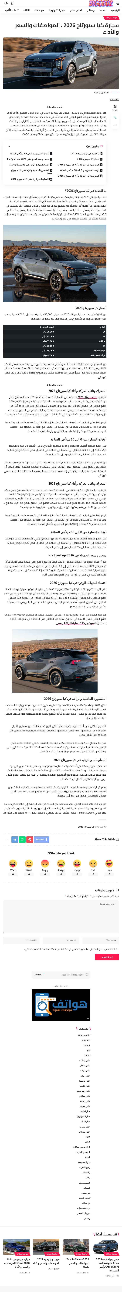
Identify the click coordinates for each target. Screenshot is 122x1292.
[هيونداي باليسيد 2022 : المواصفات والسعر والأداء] (46, 1247)
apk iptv (86, 1040)
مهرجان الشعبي (83, 1213)
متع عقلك (86, 1203)
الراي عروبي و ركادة (81, 1147)
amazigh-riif (84, 1035)
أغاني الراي (85, 1075)
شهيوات (86, 1188)
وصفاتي (87, 1218)
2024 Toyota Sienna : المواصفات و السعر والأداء (77, 1263)
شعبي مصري (84, 1182)
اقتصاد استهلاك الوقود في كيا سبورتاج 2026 (29, 164)
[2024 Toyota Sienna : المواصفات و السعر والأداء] (76, 1247)
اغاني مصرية (84, 1126)
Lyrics (87, 1055)
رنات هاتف (85, 1172)
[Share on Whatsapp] (22, 839)
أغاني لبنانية (85, 1101)
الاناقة (87, 1142)
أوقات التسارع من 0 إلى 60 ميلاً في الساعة (79, 170)
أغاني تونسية (84, 1081)
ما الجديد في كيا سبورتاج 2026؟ (85, 153)
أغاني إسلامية (84, 1060)
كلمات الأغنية (84, 1198)
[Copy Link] (115, 117)
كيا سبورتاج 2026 (87, 397)
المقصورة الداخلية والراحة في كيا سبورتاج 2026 (31, 172)
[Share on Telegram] (14, 839)
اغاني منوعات (84, 1131)
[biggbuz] (100, 3)
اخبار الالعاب (85, 1111)
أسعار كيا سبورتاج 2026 (88, 159)
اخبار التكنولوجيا (83, 1116)
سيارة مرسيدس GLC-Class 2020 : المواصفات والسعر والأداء (17, 1263)
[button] (116, 3)
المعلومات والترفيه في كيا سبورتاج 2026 (30, 179)
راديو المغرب (84, 1167)
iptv (88, 1050)
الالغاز (87, 1137)
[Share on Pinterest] (29, 839)
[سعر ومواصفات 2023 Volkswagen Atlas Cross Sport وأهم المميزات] (105, 1247)
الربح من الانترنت (83, 1152)
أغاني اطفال (85, 1065)
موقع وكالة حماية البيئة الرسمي (75, 623)
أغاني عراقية (84, 1096)
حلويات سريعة (84, 1162)
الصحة (87, 1157)
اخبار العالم (85, 1121)
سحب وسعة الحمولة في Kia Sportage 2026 (28, 159)
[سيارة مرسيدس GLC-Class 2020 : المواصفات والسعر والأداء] (16, 1247)
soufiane (114, 99)
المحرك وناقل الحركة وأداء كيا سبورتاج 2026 (78, 164)
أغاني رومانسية (83, 1091)
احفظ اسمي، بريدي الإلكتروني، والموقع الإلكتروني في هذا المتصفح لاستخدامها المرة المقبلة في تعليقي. (69, 949)
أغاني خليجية (85, 1086)
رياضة (87, 1177)
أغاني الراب (85, 1070)
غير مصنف (85, 1193)
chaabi (87, 1045)
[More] (115, 125)
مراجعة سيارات (111, 17)
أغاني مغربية (85, 1106)
